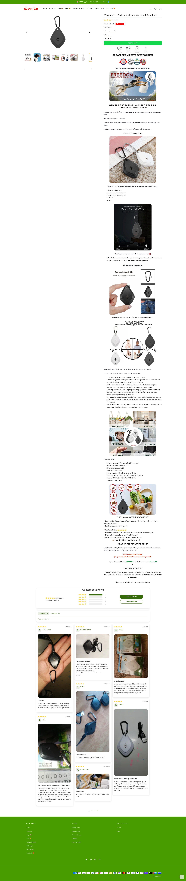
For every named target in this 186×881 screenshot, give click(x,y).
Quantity (108, 27)
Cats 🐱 (68, 8)
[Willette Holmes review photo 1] (93, 646)
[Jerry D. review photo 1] (131, 656)
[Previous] (27, 32)
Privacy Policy (76, 828)
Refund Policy (76, 831)
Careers (74, 838)
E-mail (119, 828)
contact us (146, 582)
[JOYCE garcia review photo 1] (54, 666)
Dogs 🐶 (60, 8)
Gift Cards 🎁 (110, 8)
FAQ (119, 831)
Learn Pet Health (76, 842)
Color (106, 34)
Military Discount (78, 8)
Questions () (55, 613)
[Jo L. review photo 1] (54, 753)
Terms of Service (76, 835)
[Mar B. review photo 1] (93, 721)
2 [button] (92, 810)
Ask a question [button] (131, 602)
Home (45, 8)
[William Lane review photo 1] (93, 781)
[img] (42, 627)
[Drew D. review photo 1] (131, 742)
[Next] (89, 32)
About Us (52, 8)
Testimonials (99, 8)
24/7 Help (89, 8)
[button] (108, 20)
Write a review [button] (131, 597)
